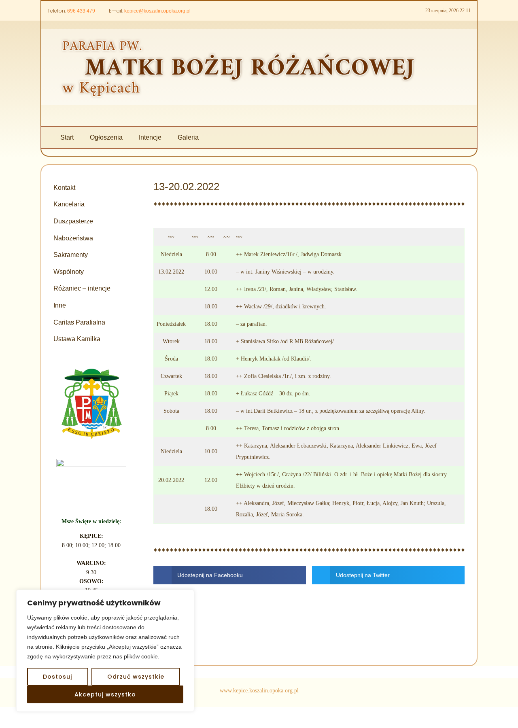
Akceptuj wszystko (105, 694)
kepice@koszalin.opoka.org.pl (157, 11)
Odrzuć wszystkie (135, 677)
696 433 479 (81, 11)
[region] (105, 651)
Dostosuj (57, 677)
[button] (229, 575)
